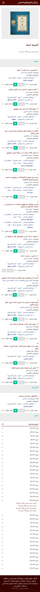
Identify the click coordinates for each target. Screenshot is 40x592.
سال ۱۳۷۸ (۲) (34, 538)
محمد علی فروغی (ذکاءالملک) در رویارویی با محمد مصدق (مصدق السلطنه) (22, 178)
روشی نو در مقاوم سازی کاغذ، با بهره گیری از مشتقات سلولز (20, 347)
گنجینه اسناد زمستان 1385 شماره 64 (26, 503)
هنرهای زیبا (7, 160)
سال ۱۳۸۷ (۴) (34, 493)
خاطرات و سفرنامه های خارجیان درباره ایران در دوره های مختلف (21, 132)
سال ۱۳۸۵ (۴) (34, 500)
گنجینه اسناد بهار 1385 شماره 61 (27, 511)
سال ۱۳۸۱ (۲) (34, 527)
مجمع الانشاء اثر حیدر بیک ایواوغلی (24, 109)
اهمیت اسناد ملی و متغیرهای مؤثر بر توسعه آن (21, 236)
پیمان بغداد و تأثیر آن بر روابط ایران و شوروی (21, 153)
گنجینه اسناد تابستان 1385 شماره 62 (26, 508)
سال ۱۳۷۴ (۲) (34, 553)
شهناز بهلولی (30, 351)
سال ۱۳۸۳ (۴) (34, 519)
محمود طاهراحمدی (26, 155)
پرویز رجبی (29, 92)
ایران (14, 163)
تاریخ (19, 78)
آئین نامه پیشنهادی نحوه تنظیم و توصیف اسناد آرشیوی (20, 278)
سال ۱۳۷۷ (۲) (34, 542)
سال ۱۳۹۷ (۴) (34, 455)
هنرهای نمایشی (28, 163)
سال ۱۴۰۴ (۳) (34, 428)
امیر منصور (29, 327)
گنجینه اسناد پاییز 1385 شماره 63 (27, 506)
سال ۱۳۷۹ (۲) (34, 534)
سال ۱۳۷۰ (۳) (34, 568)
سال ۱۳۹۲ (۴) (34, 474)
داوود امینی (28, 209)
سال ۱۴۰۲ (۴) (34, 436)
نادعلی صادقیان (27, 239)
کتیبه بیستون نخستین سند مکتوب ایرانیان (23, 89)
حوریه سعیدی (28, 182)
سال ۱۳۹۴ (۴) (34, 466)
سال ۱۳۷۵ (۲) (34, 549)
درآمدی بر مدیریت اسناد (29, 256)
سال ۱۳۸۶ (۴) (34, 497)
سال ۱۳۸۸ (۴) (34, 489)
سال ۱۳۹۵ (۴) (34, 462)
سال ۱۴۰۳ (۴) (34, 432)
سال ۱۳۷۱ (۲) (34, 564)
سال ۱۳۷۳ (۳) (34, 557)
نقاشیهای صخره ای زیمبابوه (28, 396)
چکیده (21, 84)
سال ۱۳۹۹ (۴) (34, 447)
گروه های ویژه (11, 97)
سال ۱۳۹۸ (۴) (34, 451)
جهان (9, 190)
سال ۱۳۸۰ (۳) (34, 530)
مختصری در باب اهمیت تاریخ (27, 70)
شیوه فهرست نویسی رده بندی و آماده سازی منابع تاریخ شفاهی (21, 303)
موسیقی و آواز (17, 190)
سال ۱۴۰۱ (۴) (34, 440)
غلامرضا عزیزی (28, 258)
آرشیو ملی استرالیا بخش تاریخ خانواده (23, 368)
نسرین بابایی (30, 370)
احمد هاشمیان (28, 136)
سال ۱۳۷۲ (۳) (34, 561)
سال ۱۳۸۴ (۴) (34, 515)
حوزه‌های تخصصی (28, 78)
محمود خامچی (28, 111)
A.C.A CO (15, 588)
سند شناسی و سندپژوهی (25, 100)
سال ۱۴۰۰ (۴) (34, 443)
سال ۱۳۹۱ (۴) (34, 478)
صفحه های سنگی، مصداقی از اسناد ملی (23, 324)
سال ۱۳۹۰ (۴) (34, 481)
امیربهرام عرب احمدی (29, 399)
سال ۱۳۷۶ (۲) (34, 546)
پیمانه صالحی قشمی (26, 307)
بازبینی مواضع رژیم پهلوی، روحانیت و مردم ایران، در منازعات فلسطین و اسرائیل (21, 205)
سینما (19, 163)
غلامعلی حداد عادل (26, 72)
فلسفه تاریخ (12, 78)
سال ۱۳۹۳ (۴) (34, 470)
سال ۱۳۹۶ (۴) (34, 459)
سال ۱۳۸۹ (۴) (34, 485)
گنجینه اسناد (32, 45)
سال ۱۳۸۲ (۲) (34, 523)
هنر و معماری (17, 160)
